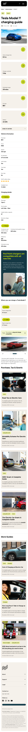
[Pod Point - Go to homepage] (4, 3)
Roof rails (3, 173)
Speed (2, 149)
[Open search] (19, 3)
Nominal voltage (5, 218)
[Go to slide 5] (14, 355)
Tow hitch (3, 167)
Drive (2, 143)
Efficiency (3, 236)
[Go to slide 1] (10, 353)
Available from (4, 185)
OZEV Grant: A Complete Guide (11, 478)
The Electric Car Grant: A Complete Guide (11, 519)
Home (2, 9)
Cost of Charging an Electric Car (12, 567)
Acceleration (4, 155)
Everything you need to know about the (11, 522)
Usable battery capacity (6, 212)
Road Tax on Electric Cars (12, 398)
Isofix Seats (3, 161)
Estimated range (5, 244)
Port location (4, 206)
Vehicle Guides (8, 9)
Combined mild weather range (18, 229)
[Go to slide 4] (16, 353)
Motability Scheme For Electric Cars (14, 437)
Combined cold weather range (4, 230)
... (12, 402)
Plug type (3, 200)
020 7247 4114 (5, 694)
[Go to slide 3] (13, 353)
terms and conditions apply (10, 724)
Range (6, 226)
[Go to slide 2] (11, 353)
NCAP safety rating (5, 179)
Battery (6, 197)
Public (7, 319)
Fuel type (3, 138)
